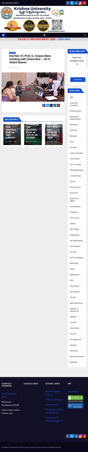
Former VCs (74, 218)
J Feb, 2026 (32, 141)
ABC (72, 97)
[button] (85, 35)
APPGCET (74, 125)
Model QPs (74, 263)
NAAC (72, 269)
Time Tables (74, 328)
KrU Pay (73, 252)
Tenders (73, 322)
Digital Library (51, 405)
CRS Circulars (75, 164)
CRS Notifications (77, 170)
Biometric (73, 136)
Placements (74, 286)
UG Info (73, 334)
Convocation (75, 159)
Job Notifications (76, 241)
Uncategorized (75, 339)
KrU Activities (75, 246)
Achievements (75, 111)
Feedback (74, 212)
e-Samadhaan (75, 176)
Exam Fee (74, 193)
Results (73, 297)
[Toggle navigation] (44, 35)
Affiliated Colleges (53, 400)
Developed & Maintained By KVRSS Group (15, 447)
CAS (72, 142)
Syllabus (73, 317)
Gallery (12, 52)
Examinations (75, 206)
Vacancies (74, 351)
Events (72, 181)
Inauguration (75, 235)
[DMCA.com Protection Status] (75, 399)
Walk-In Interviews (77, 356)
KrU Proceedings (76, 258)
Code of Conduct (76, 153)
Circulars (73, 147)
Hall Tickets (74, 229)
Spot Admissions (76, 303)
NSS (72, 280)
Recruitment (74, 292)
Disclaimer (72, 392)
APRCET (73, 130)
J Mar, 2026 (11, 141)
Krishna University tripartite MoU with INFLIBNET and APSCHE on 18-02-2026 (53, 127)
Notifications (75, 275)
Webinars (73, 362)
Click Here (64, 39)
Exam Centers (75, 187)
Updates (73, 345)
